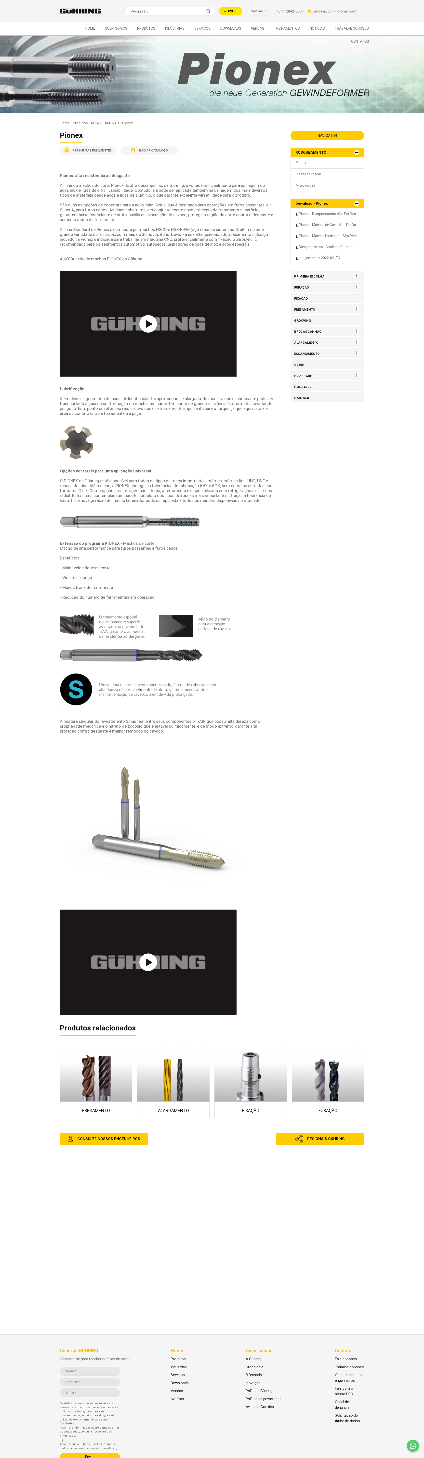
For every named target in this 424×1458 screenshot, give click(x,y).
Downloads (230, 28)
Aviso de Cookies (260, 1407)
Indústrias (175, 28)
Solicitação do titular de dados (347, 1418)
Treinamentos (287, 28)
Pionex (301, 163)
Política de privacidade (263, 1399)
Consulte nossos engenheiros (349, 1378)
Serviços (202, 28)
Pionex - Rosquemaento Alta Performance (331, 214)
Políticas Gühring (259, 1391)
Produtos (146, 28)
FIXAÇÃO (301, 298)
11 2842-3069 (292, 11)
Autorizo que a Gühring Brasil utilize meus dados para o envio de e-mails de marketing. (89, 1446)
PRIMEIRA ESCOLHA (309, 276)
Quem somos (116, 28)
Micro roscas (305, 185)
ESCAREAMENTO (306, 353)
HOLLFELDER (303, 387)
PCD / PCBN (303, 376)
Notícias (317, 28)
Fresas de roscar (308, 174)
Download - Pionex (311, 203)
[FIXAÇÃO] (253, 1082)
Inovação (253, 1383)
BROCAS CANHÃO (307, 331)
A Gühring (253, 1359)
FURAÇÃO (301, 287)
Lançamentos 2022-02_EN (319, 258)
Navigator (259, 11)
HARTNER (301, 398)
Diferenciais (255, 1375)
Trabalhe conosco (352, 28)
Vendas (257, 28)
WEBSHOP (231, 11)
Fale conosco (346, 1359)
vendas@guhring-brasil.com (335, 11)
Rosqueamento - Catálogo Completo (327, 247)
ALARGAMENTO (306, 342)
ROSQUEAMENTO (310, 152)
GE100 (299, 365)
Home (90, 28)
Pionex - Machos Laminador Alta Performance (331, 236)
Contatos (360, 41)
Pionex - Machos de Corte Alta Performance (331, 225)
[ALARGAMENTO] (175, 1082)
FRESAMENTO (304, 309)
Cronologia (254, 1367)
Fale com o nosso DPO (344, 1391)
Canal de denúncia (342, 1405)
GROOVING (302, 320)
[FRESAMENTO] (98, 1082)
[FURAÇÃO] (330, 1082)
